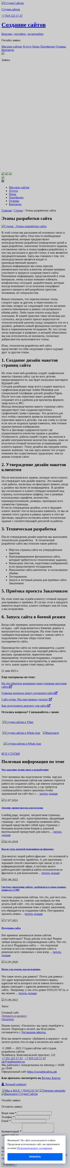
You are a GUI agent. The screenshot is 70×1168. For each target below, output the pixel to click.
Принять (35, 1157)
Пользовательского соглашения (34, 1148)
